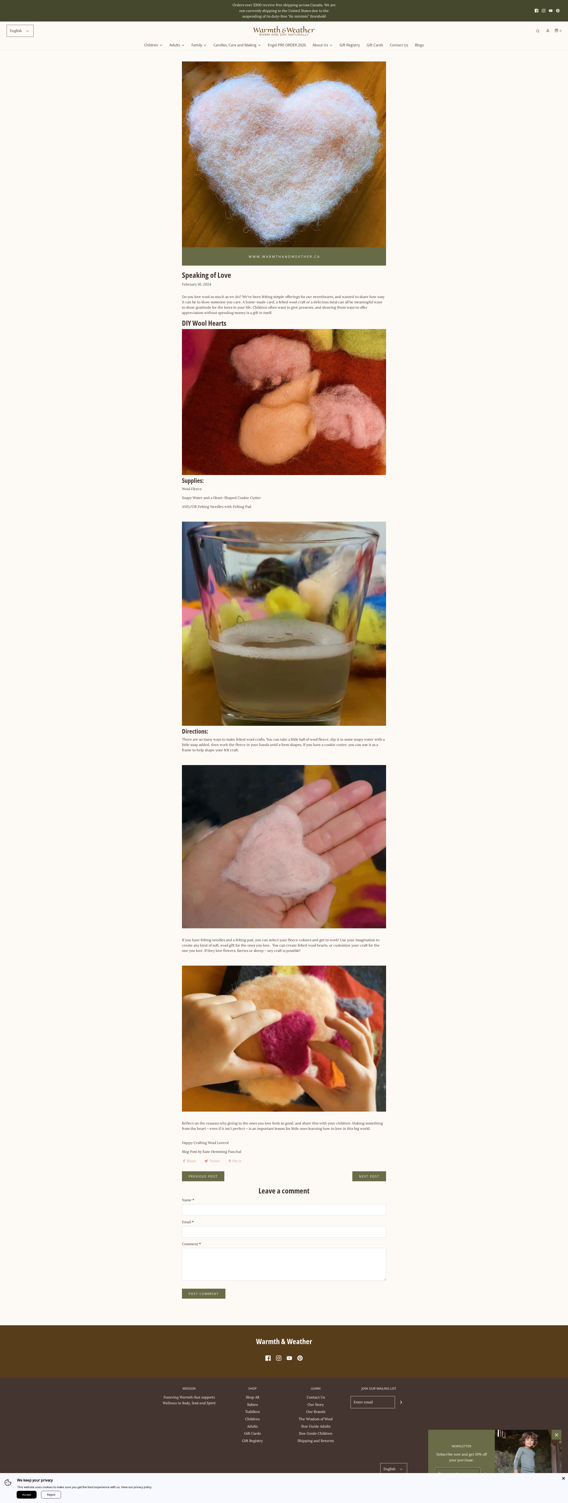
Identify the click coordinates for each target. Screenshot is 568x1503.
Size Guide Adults (315, 1426)
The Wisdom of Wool (316, 1419)
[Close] (563, 1477)
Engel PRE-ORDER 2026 (287, 45)
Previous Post (203, 1176)
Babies (252, 1404)
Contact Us (399, 45)
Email (188, 1222)
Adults (252, 1426)
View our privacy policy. (136, 1487)
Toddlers (252, 1411)
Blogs (419, 45)
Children (252, 1419)
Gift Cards (375, 45)
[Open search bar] (538, 30)
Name (188, 1200)
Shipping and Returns (316, 1440)
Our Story (316, 1404)
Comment (191, 1244)
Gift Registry (349, 45)
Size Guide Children (315, 1433)
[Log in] (547, 31)
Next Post (369, 1176)
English (16, 30)
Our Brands (315, 1411)
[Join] (401, 1402)
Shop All (252, 1397)
